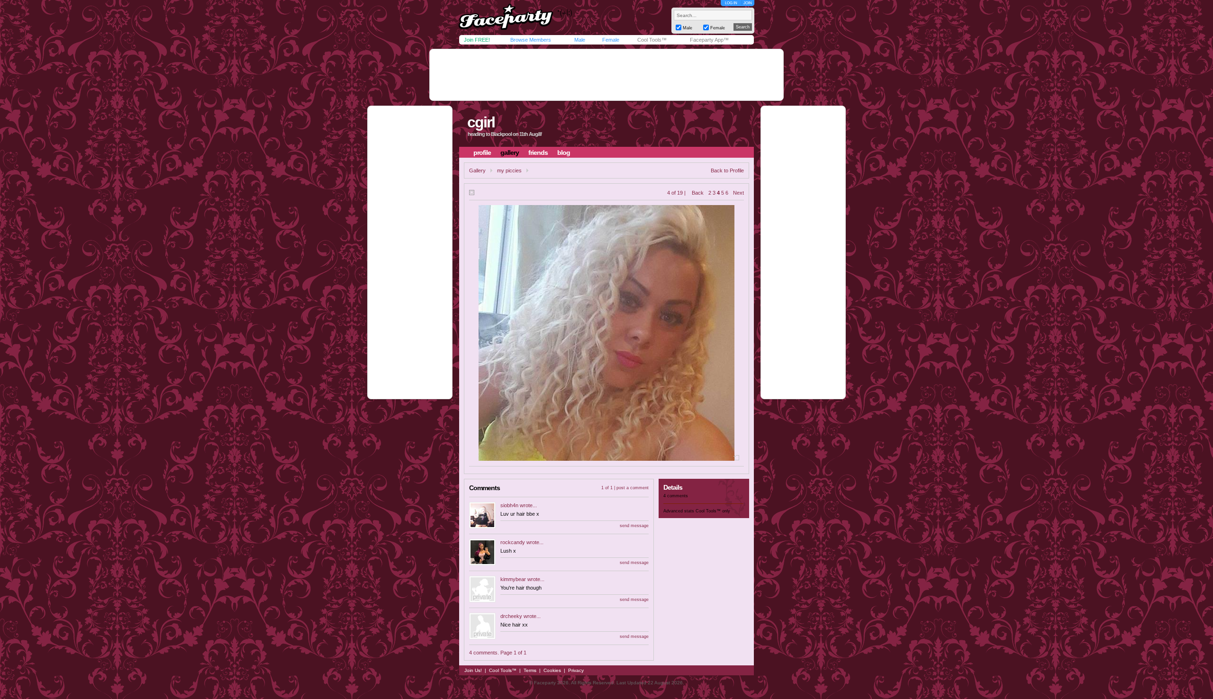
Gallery (477, 170)
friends (538, 152)
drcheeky (511, 616)
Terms (530, 670)
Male (579, 40)
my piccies (509, 170)
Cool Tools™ (652, 40)
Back (698, 193)
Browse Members (530, 40)
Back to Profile (727, 170)
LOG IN (731, 3)
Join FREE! (477, 40)
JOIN (747, 3)
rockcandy (512, 542)
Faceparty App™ (709, 40)
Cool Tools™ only (713, 511)
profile (482, 152)
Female (610, 40)
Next (738, 193)
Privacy (576, 670)
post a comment (632, 487)
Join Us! (473, 670)
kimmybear (513, 579)
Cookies (552, 670)
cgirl (481, 122)
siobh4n (509, 505)
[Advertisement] (606, 75)
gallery (509, 152)
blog (563, 152)
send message (634, 525)
